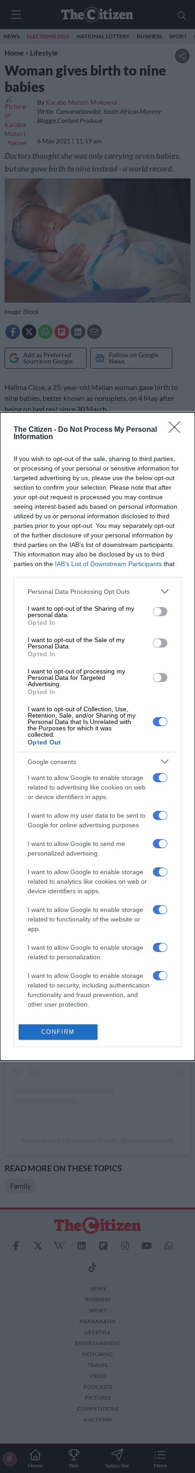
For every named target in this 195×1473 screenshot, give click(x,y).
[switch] (160, 611)
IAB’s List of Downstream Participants (108, 563)
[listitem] (97, 591)
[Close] (177, 430)
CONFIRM (58, 1031)
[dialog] (97, 736)
